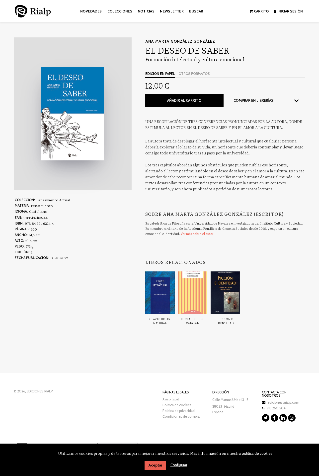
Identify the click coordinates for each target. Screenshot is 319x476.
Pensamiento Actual (53, 200)
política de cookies (257, 453)
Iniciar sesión (290, 11)
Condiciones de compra (181, 416)
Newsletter (172, 11)
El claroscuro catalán (193, 321)
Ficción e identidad (225, 321)
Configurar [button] (178, 465)
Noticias (146, 11)
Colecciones (119, 11)
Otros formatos (194, 73)
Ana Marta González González (180, 41)
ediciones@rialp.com (283, 402)
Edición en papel (160, 73)
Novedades (91, 11)
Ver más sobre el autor (197, 234)
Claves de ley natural (159, 321)
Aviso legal (170, 399)
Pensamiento (42, 205)
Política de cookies (176, 405)
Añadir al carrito (184, 100)
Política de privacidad (178, 410)
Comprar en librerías (253, 100)
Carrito (261, 11)
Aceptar (155, 465)
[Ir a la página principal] (33, 10)
